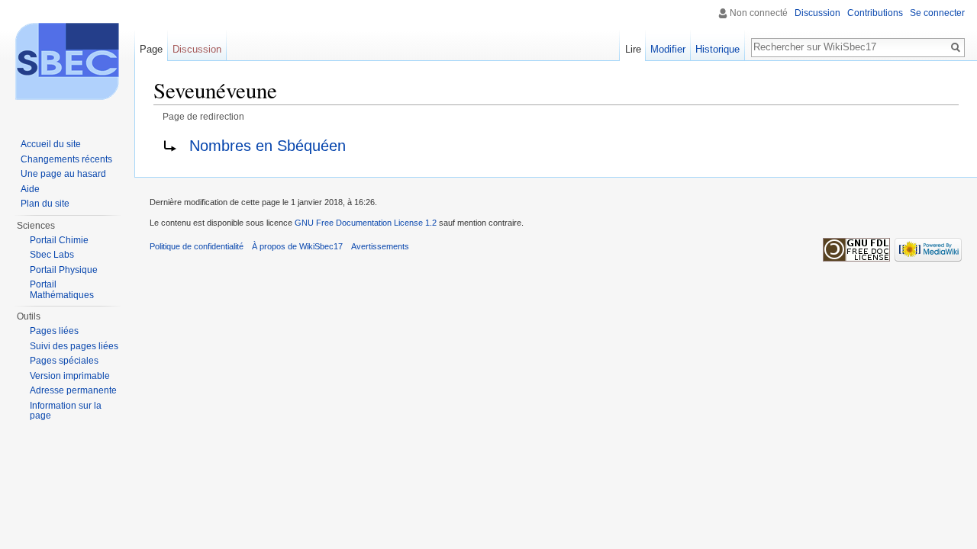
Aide (30, 189)
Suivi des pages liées (74, 346)
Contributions (875, 13)
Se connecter (937, 13)
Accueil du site (51, 144)
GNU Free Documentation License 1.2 (366, 222)
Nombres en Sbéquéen (267, 145)
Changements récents (66, 159)
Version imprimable (70, 376)
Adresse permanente (73, 390)
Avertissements (380, 246)
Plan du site (45, 203)
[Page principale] (67, 61)
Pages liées (54, 331)
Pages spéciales (64, 360)
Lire (633, 49)
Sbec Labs (52, 254)
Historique (717, 49)
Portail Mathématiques (62, 289)
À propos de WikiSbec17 (297, 246)
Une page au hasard (63, 174)
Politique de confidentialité (196, 246)
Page (151, 49)
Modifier (667, 49)
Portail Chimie (59, 240)
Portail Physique (64, 270)
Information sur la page (66, 411)
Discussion (817, 13)
